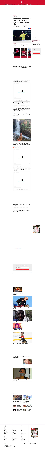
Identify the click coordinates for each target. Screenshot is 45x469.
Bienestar (5, 433)
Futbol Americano (14, 433)
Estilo (13, 427)
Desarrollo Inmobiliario (23, 433)
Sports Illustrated (14, 431)
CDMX (21, 429)
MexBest (5, 430)
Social (21, 437)
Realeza (11, 4)
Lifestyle (13, 435)
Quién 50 (38, 4)
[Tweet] (28, 28)
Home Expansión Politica (15, 438)
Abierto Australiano (19, 248)
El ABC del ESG (22, 440)
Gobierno (22, 427)
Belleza (21, 4)
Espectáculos (7, 4)
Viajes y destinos (6, 432)
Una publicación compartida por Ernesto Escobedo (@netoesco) (22, 100)
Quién (5, 425)
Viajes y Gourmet (14, 430)
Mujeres (5, 439)
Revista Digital (34, 437)
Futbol (13, 432)
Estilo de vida (5, 438)
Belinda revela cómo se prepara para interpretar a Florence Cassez (36, 44)
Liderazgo (5, 440)
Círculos (15, 4)
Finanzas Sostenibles (23, 439)
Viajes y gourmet (26, 4)
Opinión (13, 425)
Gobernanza (22, 438)
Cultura (31, 4)
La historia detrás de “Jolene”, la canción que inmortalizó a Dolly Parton (36, 40)
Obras (13, 440)
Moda (18, 4)
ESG (21, 436)
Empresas (13, 437)
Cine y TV (13, 429)
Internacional (13, 439)
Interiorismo (22, 435)
